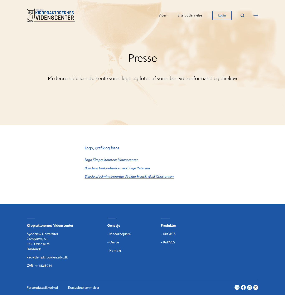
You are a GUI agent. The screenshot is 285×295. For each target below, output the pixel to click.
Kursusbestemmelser (83, 287)
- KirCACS (168, 234)
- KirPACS (168, 242)
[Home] (51, 15)
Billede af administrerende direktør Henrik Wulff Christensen (129, 176)
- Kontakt (114, 250)
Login (222, 15)
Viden (163, 15)
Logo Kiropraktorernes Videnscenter (111, 159)
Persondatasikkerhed (42, 287)
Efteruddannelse (190, 15)
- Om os (113, 242)
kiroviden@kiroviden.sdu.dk (47, 257)
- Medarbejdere (119, 234)
